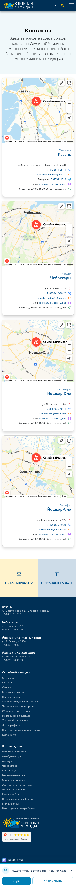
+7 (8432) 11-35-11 (55, 169)
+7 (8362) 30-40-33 (55, 524)
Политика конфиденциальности (21, 730)
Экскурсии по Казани (14, 789)
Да (18, 881)
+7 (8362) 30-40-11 (55, 409)
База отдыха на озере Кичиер (19, 808)
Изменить (55, 881)
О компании (9, 677)
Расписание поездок (14, 751)
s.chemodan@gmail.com (52, 413)
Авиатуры (7, 761)
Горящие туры (10, 803)
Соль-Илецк (9, 770)
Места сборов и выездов (16, 715)
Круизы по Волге (11, 794)
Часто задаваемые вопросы (18, 706)
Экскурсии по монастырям (17, 784)
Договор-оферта (11, 725)
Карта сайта (9, 734)
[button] (19, 578)
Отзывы (6, 687)
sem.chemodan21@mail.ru (51, 298)
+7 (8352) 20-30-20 (55, 293)
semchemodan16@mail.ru (51, 174)
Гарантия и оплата (13, 692)
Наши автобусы (11, 697)
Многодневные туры (14, 775)
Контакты (7, 682)
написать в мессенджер (52, 184)
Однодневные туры (13, 780)
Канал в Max (15, 860)
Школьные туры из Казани (17, 799)
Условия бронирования (15, 720)
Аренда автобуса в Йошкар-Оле (20, 701)
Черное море (9, 765)
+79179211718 (58, 179)
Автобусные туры (12, 756)
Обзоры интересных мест (17, 711)
